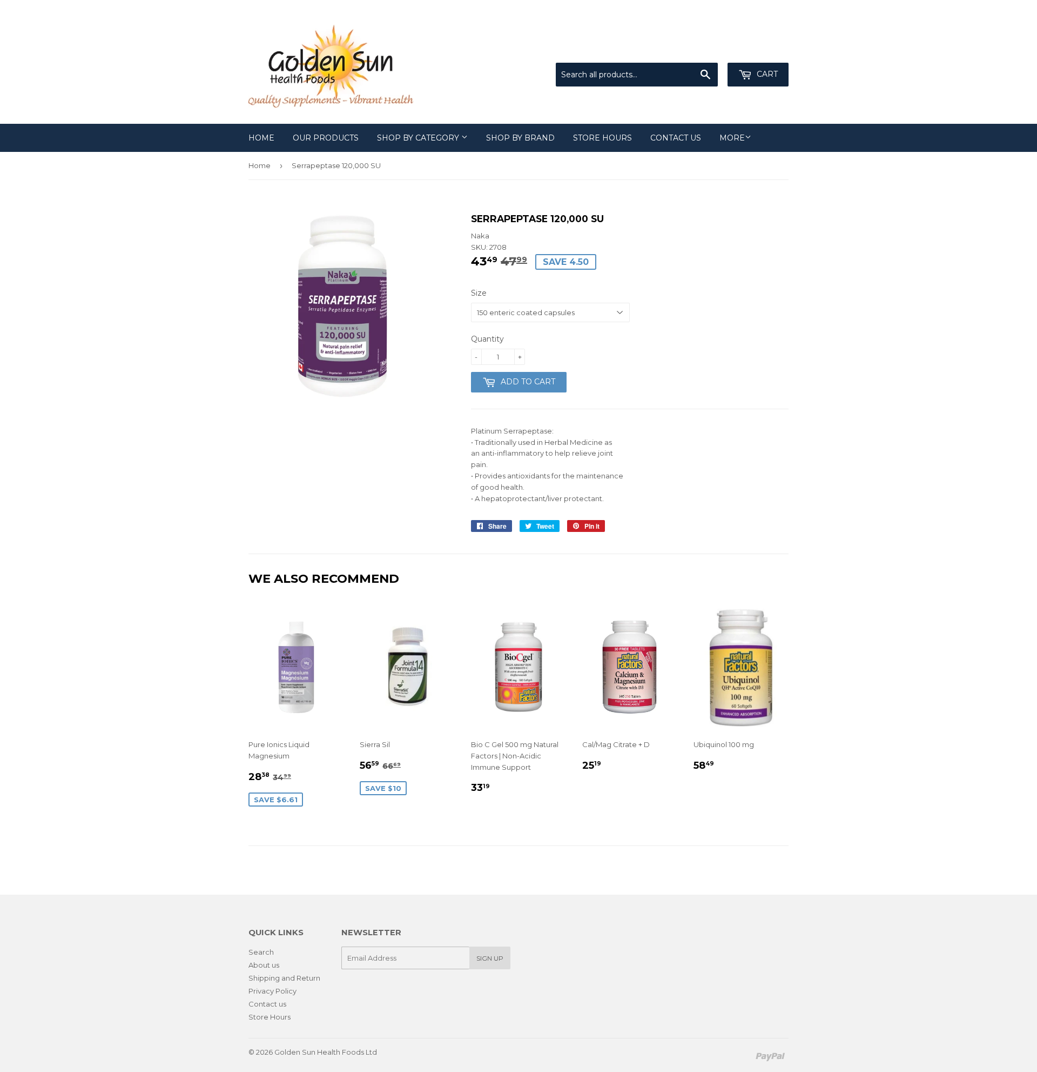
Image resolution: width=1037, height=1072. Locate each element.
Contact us (675, 138)
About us (263, 965)
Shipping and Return (284, 978)
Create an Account (757, 50)
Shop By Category (419, 138)
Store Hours (602, 138)
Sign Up (489, 958)
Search (261, 952)
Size (479, 293)
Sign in (699, 50)
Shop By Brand (520, 138)
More (732, 138)
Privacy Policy (272, 991)
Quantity (487, 339)
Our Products (326, 138)
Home (261, 138)
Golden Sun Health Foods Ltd (325, 1052)
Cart (766, 74)
